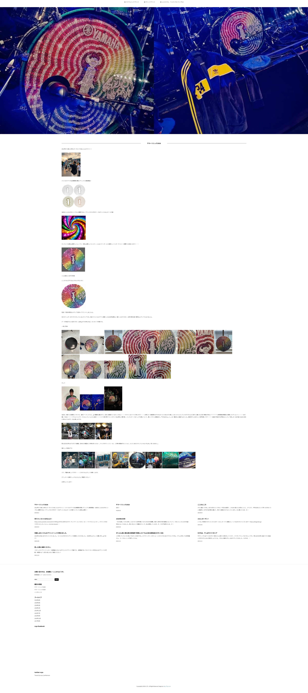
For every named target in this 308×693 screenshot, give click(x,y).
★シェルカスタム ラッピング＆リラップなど (172, 2)
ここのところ (38, 592)
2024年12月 (37, 618)
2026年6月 (37, 603)
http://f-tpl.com (167, 686)
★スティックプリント (149, 2)
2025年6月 (37, 616)
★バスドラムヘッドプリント (131, 2)
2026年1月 (37, 608)
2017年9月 (37, 621)
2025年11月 (37, 610)
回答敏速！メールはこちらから (42, 575)
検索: (35, 579)
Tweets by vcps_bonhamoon (42, 675)
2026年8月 (37, 600)
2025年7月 (37, 613)
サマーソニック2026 (39, 587)
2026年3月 (37, 605)
